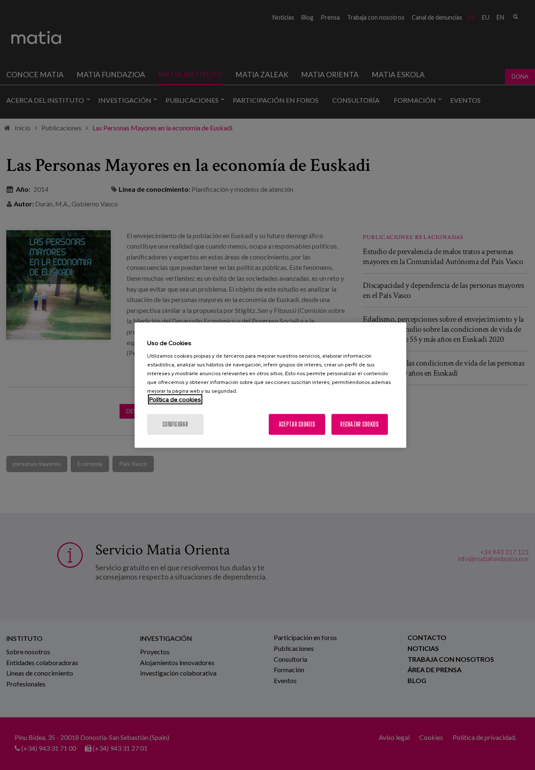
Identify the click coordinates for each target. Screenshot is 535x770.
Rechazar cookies (359, 424)
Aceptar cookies (297, 424)
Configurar (175, 424)
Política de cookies (175, 399)
